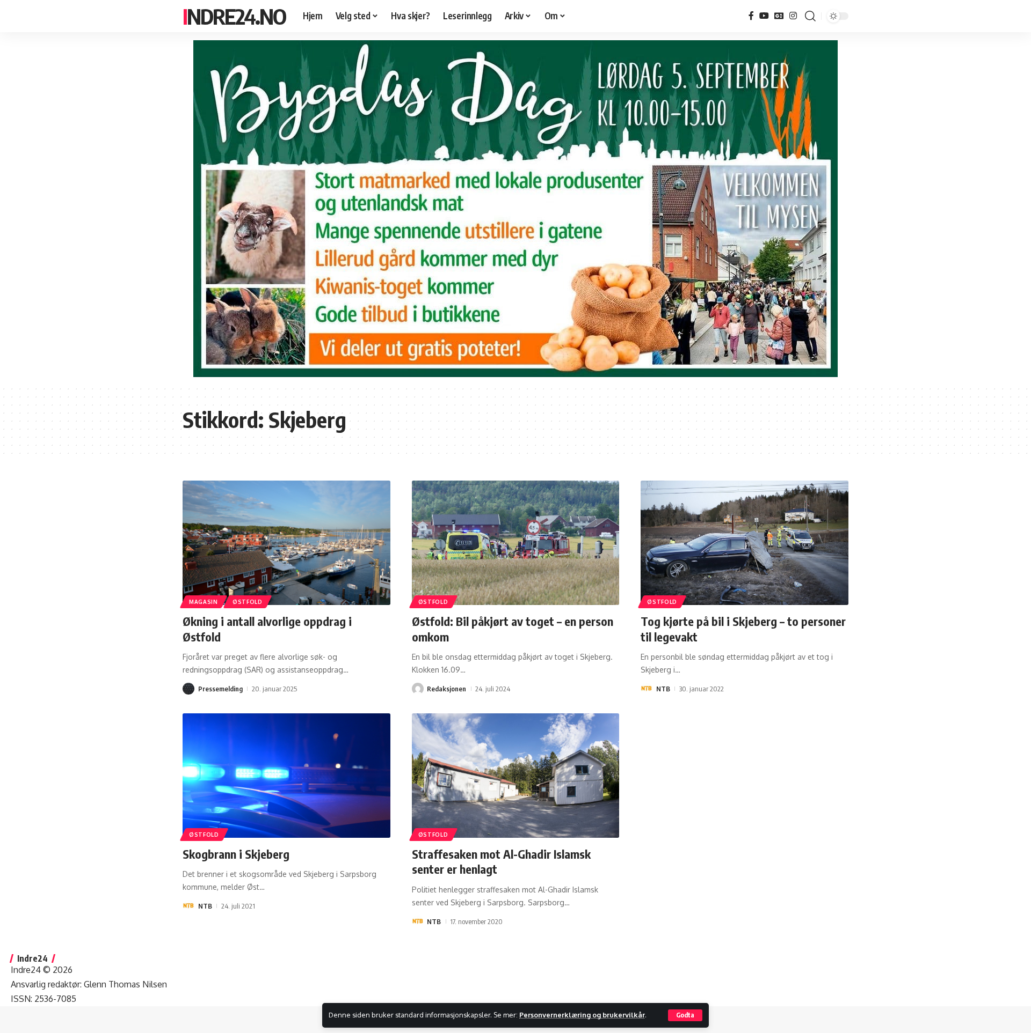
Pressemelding (220, 688)
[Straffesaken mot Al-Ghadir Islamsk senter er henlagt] (516, 775)
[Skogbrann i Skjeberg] (286, 775)
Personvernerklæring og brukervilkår (582, 1014)
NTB (663, 688)
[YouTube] (764, 16)
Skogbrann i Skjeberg (236, 853)
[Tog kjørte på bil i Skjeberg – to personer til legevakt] (744, 543)
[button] (685, 1015)
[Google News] (779, 16)
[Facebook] (751, 16)
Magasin (203, 602)
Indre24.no (234, 16)
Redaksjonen (446, 688)
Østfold (248, 602)
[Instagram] (793, 16)
